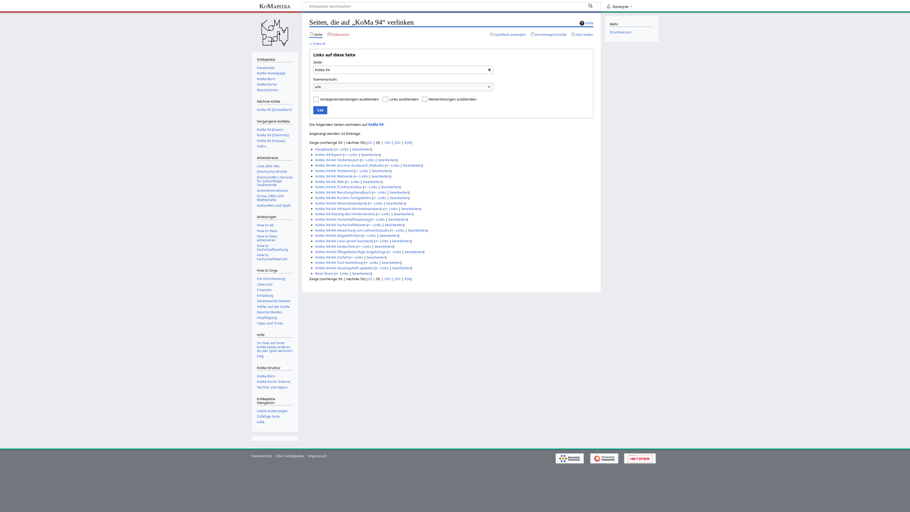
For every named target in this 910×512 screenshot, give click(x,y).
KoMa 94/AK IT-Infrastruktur (338, 186)
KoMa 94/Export (328, 154)
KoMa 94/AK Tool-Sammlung (339, 262)
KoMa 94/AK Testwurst (334, 170)
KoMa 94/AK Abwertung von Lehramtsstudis (352, 230)
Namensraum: (325, 79)
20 (370, 142)
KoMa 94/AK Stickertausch (337, 159)
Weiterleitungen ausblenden (452, 99)
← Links (342, 149)
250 (397, 142)
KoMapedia (274, 6)
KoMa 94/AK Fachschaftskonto (340, 224)
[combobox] (403, 70)
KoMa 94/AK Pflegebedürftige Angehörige (350, 251)
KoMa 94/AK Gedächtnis (335, 246)
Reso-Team (324, 273)
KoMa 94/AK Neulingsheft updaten (344, 267)
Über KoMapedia (290, 455)
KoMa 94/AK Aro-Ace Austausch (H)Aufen (349, 165)
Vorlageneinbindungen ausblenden (349, 99)
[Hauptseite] (274, 31)
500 (407, 142)
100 (387, 142)
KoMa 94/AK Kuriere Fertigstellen (343, 197)
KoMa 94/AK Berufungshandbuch (343, 192)
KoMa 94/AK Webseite (334, 176)
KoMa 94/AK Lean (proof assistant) (344, 240)
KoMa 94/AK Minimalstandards (341, 203)
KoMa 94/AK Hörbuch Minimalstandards (348, 208)
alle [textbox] (318, 86)
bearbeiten (361, 149)
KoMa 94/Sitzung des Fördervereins (345, 213)
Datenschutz (261, 455)
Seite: (318, 62)
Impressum (317, 455)
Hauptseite (324, 149)
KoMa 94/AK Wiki (329, 181)
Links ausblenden (404, 99)
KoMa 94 (319, 43)
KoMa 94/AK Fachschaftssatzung (342, 219)
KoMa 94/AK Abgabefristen (338, 235)
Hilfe (589, 23)
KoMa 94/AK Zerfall (331, 257)
